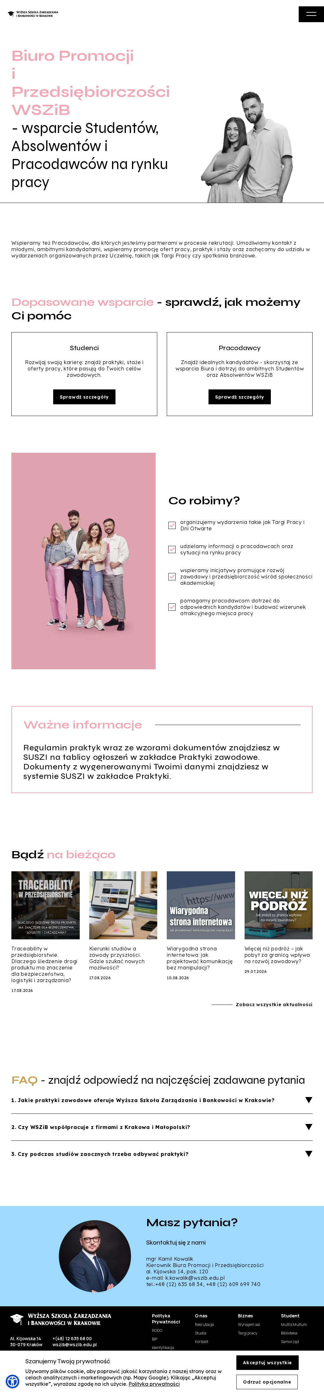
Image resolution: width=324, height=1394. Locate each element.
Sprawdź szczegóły (84, 397)
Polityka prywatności (154, 1384)
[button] (12, 1381)
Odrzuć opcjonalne (267, 1382)
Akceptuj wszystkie (267, 1363)
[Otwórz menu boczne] (311, 14)
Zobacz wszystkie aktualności (274, 1004)
